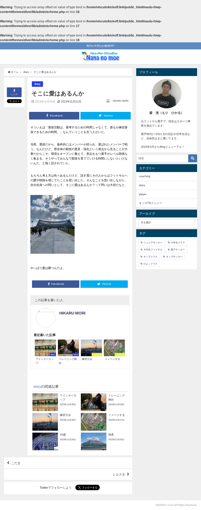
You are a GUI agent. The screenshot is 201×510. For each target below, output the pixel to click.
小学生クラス (178, 242)
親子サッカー (178, 249)
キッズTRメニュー (150, 203)
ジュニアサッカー (152, 242)
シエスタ (118, 474)
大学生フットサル (152, 249)
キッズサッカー (174, 256)
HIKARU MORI (120, 101)
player (143, 194)
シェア (14, 94)
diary (37, 84)
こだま (16, 463)
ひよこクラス (150, 264)
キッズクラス (150, 256)
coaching (144, 176)
